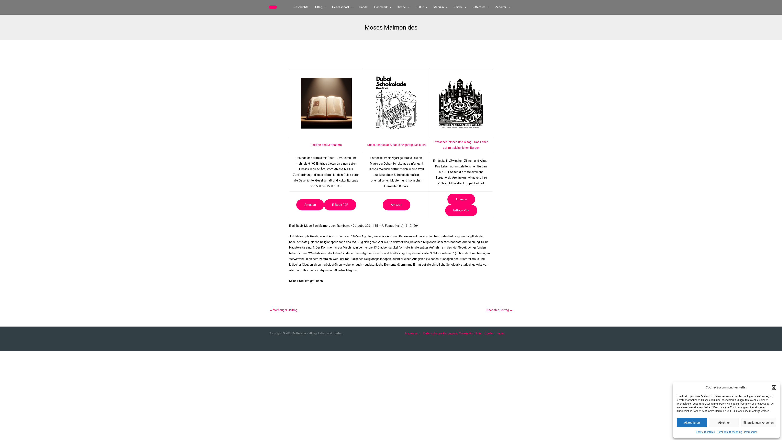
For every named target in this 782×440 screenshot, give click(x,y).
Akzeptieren (692, 423)
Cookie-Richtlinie (705, 432)
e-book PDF (340, 205)
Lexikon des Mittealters (326, 145)
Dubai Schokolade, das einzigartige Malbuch (396, 145)
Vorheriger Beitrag (283, 310)
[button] (774, 388)
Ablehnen (724, 423)
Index (500, 333)
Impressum (750, 432)
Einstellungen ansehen (759, 423)
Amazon (310, 205)
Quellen (489, 333)
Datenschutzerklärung (729, 432)
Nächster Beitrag (500, 310)
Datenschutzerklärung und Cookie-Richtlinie (452, 333)
